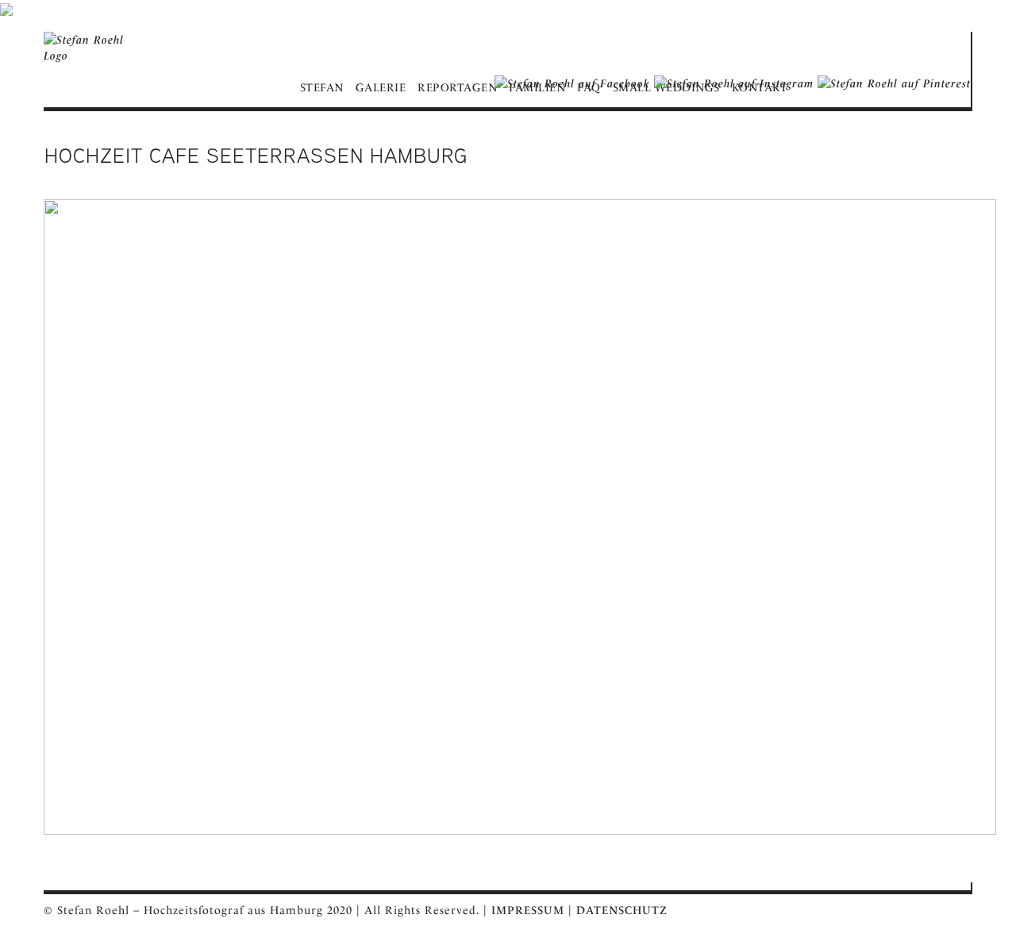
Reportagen (457, 87)
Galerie (381, 87)
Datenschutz (622, 910)
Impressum (527, 910)
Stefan (322, 87)
